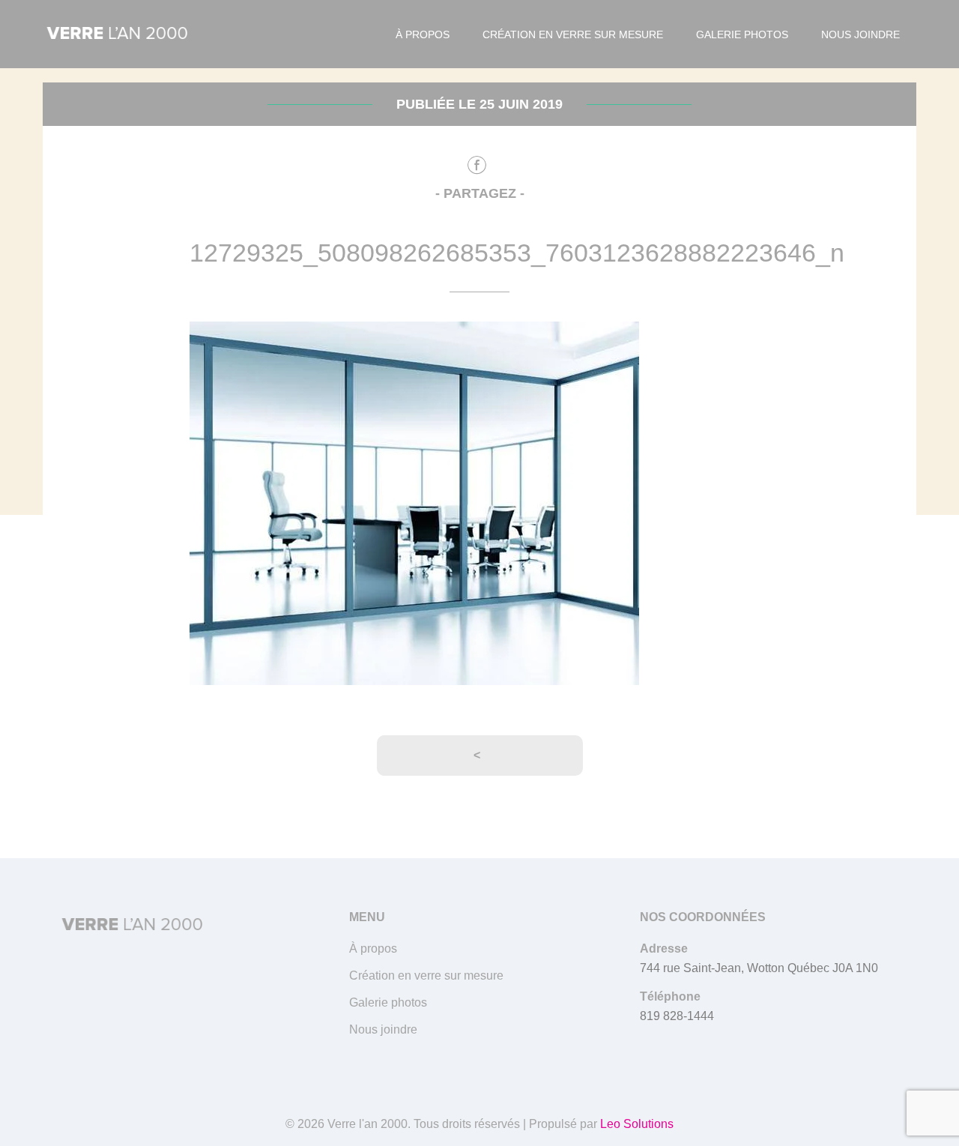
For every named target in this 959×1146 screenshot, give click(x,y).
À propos (423, 34)
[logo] (118, 34)
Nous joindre (860, 34)
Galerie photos (742, 34)
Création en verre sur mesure (572, 34)
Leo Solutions (637, 1124)
